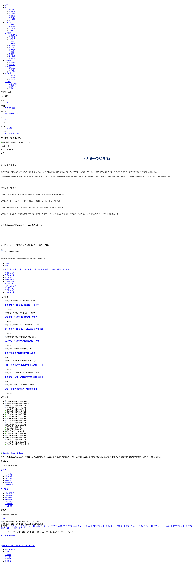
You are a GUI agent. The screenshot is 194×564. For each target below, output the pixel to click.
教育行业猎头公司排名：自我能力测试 (21, 389)
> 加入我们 (9, 485)
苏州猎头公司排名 (29, 526)
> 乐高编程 (9, 499)
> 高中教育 (9, 506)
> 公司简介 (9, 474)
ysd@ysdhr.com (10, 549)
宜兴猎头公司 (10, 288)
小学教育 (12, 43)
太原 (10, 128)
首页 (6, 5)
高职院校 (12, 54)
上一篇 (7, 263)
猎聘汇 (53, 526)
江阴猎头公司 (10, 290)
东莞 (6, 108)
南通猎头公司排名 (147, 526)
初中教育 (12, 45)
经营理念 (12, 14)
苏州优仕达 (13, 88)
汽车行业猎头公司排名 (21, 528)
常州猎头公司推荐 (49, 269)
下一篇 (7, 265)
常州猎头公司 (9, 269)
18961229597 (5, 518)
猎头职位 (8, 60)
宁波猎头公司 (10, 275)
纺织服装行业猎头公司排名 (97, 526)
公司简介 (8, 7)
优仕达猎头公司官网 (43, 526)
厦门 (6, 134)
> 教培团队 (9, 482)
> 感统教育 (9, 497)
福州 (10, 113)
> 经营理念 (9, 478)
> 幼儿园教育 (9, 493)
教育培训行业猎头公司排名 (117, 526)
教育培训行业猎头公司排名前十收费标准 (22, 305)
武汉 (17, 134)
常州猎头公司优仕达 (22, 269)
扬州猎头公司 (10, 277)
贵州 (6, 113)
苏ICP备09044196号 (8, 535)
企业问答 (12, 69)
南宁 (6, 119)
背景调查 (12, 26)
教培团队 (12, 18)
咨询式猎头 (13, 28)
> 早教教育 (9, 495)
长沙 (10, 108)
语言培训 (12, 56)
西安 (13, 134)
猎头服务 (8, 22)
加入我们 (12, 20)
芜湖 (10, 134)
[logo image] (18, 546)
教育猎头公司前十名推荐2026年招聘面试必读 (24, 377)
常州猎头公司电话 (62, 269)
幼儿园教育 (13, 35)
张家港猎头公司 (10, 286)
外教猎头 (12, 52)
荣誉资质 (12, 16)
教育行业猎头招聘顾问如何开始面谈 (20, 353)
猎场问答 (8, 67)
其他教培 (12, 58)
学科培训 (12, 50)
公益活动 (12, 79)
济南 (13, 113)
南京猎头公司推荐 (180, 526)
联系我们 (8, 82)
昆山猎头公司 (10, 284)
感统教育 (12, 39)
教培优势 (12, 11)
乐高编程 (12, 41)
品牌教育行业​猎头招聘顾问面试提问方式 (22, 341)
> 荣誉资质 (9, 480)
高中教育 (12, 48)
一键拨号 (8, 555)
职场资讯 (12, 75)
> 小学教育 (9, 502)
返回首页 (8, 561)
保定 (13, 108)
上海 (6, 128)
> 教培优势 (9, 476)
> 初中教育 (9, 504)
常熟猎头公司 (10, 281)
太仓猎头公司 (10, 279)
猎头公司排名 (159, 526)
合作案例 (8, 33)
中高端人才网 (169, 526)
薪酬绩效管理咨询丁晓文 (65, 526)
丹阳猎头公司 (10, 273)
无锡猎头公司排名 (15, 526)
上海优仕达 (13, 86)
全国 (6, 102)
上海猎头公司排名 (80, 526)
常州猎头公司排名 (36, 269)
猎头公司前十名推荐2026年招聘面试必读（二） (25, 365)
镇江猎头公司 (10, 292)
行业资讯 (12, 77)
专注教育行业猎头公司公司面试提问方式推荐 (24, 329)
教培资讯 (8, 73)
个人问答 (12, 71)
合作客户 (12, 31)
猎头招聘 (12, 24)
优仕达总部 (13, 84)
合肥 (17, 113)
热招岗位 (12, 62)
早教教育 (12, 37)
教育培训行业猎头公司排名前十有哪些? (21, 317)
